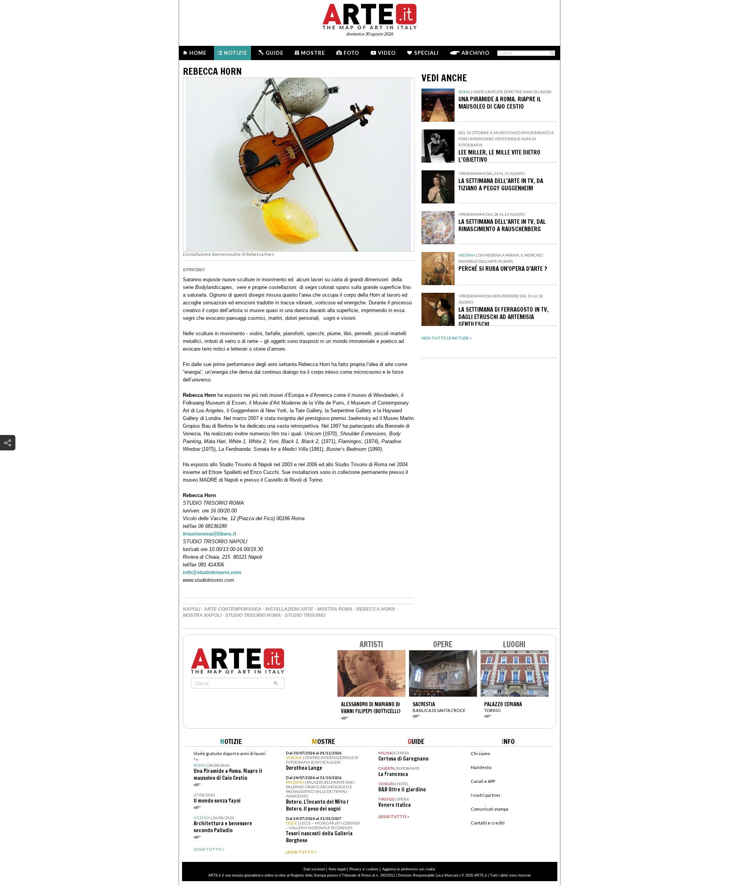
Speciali (426, 53)
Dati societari (314, 869)
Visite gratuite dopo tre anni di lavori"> (230, 766)
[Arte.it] (369, 15)
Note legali (337, 869)
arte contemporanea (232, 609)
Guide (274, 53)
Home (197, 53)
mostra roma (335, 609)
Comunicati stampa (489, 808)
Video (387, 53)
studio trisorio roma (253, 615)
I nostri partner (486, 795)
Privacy (355, 869)
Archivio (475, 53)
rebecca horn (375, 609)
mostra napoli (202, 615)
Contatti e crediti (488, 822)
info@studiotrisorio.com (212, 572)
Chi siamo (480, 753)
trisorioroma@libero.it (209, 534)
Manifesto (481, 767)
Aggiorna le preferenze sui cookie (408, 869)
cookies (372, 869)
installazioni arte (289, 609)
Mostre (313, 53)
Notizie (235, 53)
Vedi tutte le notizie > (446, 338)
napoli (191, 609)
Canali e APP (483, 781)
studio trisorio (305, 615)
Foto (351, 53)
